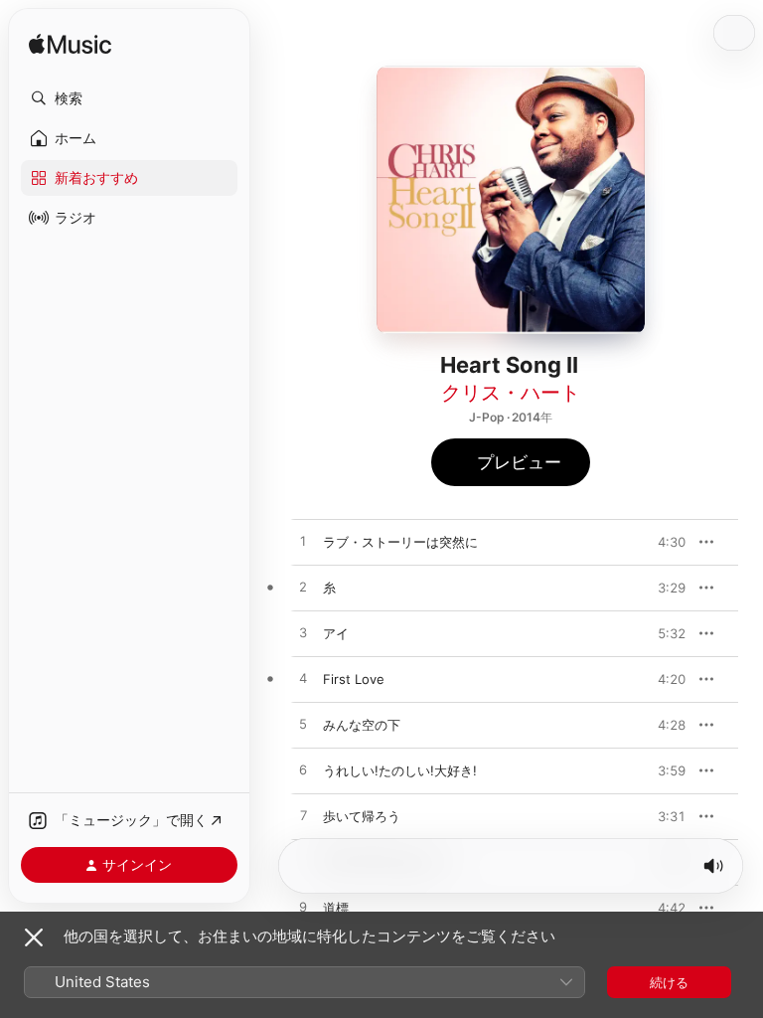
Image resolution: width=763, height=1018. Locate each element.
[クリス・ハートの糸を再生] (303, 587)
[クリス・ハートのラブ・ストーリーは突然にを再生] (303, 542)
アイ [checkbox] (336, 633)
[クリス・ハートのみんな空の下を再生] (303, 725)
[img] (70, 45)
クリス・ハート (510, 393)
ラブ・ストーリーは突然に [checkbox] (400, 542)
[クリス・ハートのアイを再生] (303, 633)
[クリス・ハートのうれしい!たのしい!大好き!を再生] (303, 770)
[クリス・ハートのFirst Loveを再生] (303, 679)
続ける (669, 982)
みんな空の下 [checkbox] (361, 725)
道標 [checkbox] (336, 908)
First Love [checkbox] (353, 679)
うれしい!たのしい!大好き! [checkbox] (400, 770)
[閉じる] (34, 937)
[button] (129, 98)
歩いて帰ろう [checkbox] (361, 816)
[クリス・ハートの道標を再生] (303, 908)
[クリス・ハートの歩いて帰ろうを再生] (303, 816)
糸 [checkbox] (329, 587)
